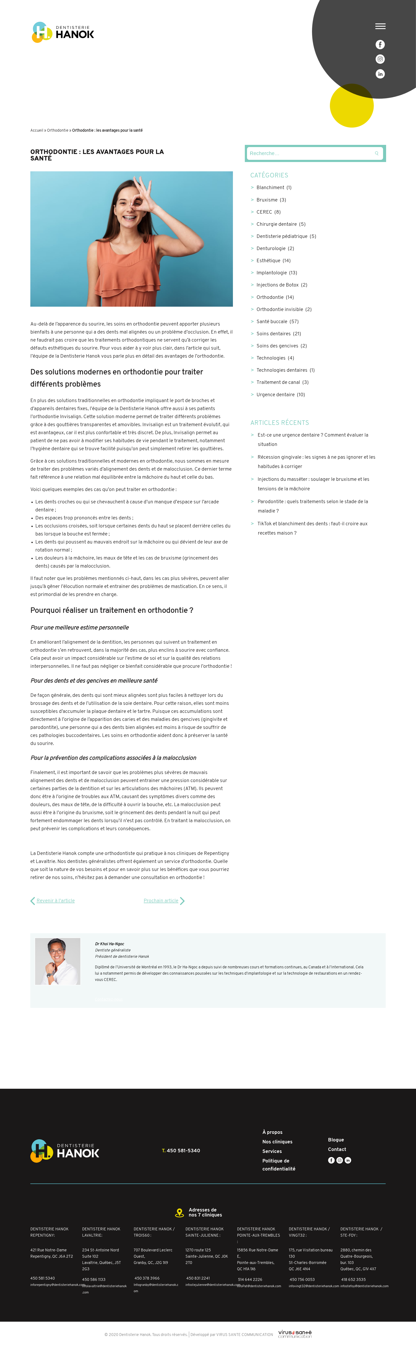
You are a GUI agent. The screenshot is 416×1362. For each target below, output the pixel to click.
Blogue (336, 1140)
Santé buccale (272, 321)
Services (272, 1151)
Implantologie (272, 273)
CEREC (264, 212)
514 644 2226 (250, 1280)
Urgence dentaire (276, 395)
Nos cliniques (277, 1142)
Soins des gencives (277, 346)
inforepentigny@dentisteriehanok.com (57, 1285)
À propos (272, 1132)
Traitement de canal (278, 382)
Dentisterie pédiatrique (282, 236)
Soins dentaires (274, 334)
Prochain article (161, 901)
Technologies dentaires (282, 370)
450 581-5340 (183, 1150)
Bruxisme (267, 200)
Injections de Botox (278, 285)
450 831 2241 (198, 1279)
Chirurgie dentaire (277, 224)
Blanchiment (270, 187)
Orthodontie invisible (280, 309)
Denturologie (271, 248)
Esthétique (268, 261)
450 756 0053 (302, 1280)
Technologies (271, 358)
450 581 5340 (42, 1279)
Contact (337, 1149)
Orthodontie (57, 131)
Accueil (36, 131)
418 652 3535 (353, 1280)
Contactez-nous (109, 1000)
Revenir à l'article (56, 901)
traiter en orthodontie (151, 489)
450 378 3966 (147, 1279)
